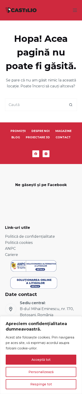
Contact (63, 137)
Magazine (63, 131)
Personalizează (41, 372)
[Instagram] (46, 153)
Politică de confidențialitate (30, 236)
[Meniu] (75, 10)
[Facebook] (35, 153)
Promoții (18, 131)
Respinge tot (41, 384)
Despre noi (40, 131)
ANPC (10, 248)
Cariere (11, 255)
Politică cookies (19, 242)
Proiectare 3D (38, 137)
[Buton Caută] (70, 104)
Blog (15, 137)
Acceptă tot (41, 360)
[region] (41, 355)
